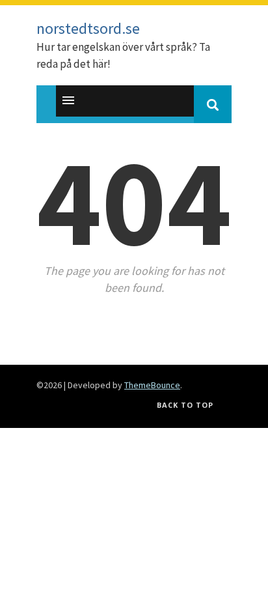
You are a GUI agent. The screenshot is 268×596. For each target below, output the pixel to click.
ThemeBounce (152, 385)
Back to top (185, 405)
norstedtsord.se (88, 28)
